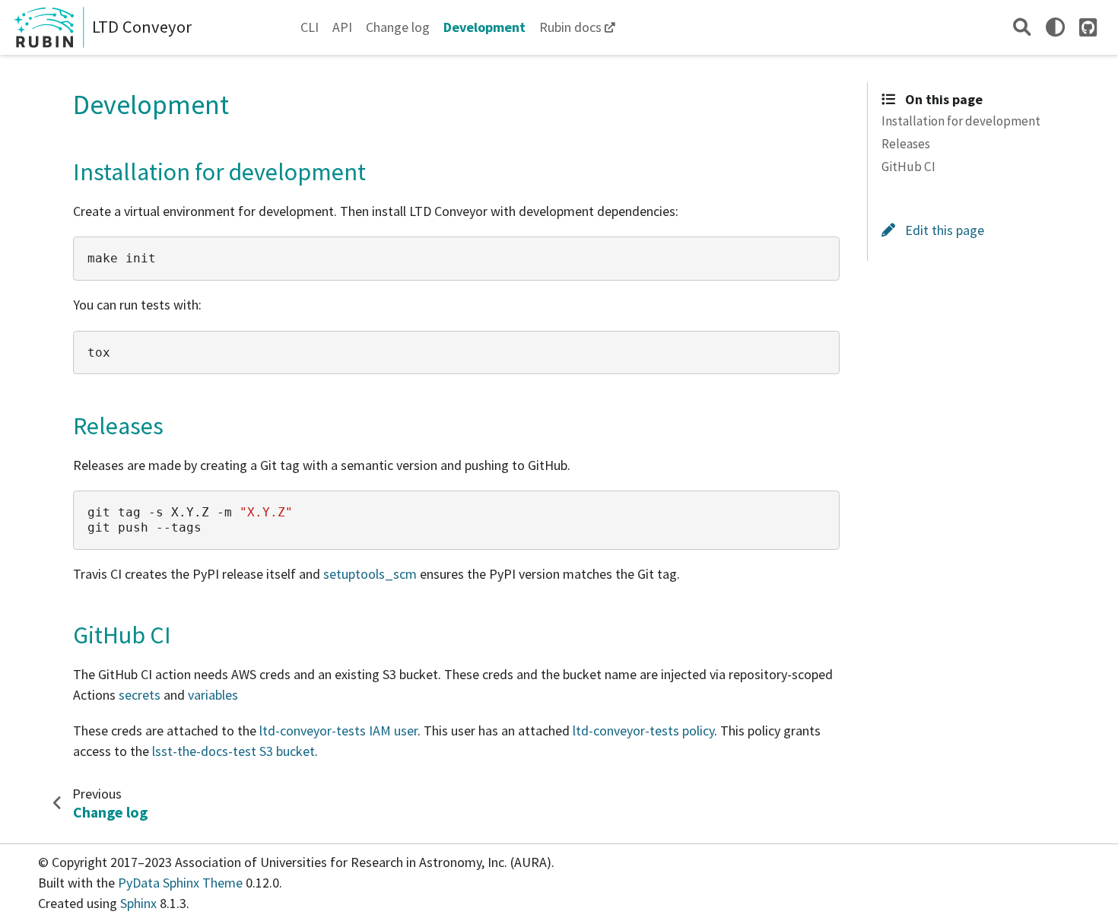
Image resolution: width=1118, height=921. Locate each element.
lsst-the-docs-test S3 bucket (233, 751)
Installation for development (960, 120)
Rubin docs (570, 27)
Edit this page (943, 229)
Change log (398, 27)
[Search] (1021, 27)
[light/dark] (1055, 27)
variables (213, 694)
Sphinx (138, 903)
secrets (139, 694)
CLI (309, 27)
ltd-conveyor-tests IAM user (338, 730)
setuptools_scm (370, 574)
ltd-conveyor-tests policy (643, 730)
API (342, 27)
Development (484, 27)
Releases (905, 143)
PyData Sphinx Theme (182, 882)
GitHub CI (908, 166)
